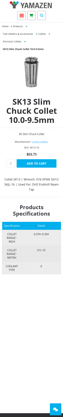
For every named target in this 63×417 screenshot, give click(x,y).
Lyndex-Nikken (40, 141)
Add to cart (36, 163)
